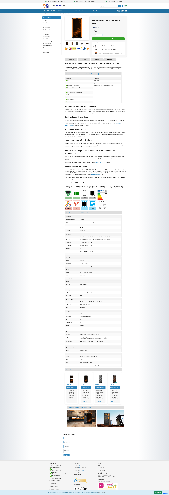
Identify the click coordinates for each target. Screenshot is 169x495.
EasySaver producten (47, 29)
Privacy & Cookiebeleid (102, 492)
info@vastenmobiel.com (104, 472)
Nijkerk (59, 478)
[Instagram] (122, 11)
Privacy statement (54, 484)
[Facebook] (118, 11)
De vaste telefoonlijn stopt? (78, 10)
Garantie (52, 486)
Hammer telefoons (55, 13)
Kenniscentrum (67, 10)
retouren (56, 486)
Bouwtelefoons (48, 13)
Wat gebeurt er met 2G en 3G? (91, 10)
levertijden (58, 480)
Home (43, 13)
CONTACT (53, 10)
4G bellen (45, 20)
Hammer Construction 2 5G (100, 387)
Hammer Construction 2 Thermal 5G (114, 387)
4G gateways (46, 34)
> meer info (84, 401)
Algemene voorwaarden (55, 489)
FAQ (48, 10)
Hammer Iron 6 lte (86, 387)
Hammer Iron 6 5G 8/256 (71, 387)
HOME (43, 10)
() (110, 46)
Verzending (53, 480)
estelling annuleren (54, 488)
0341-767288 (58, 470)
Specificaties (96, 59)
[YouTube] (126, 11)
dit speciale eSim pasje (96, 174)
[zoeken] (119, 6)
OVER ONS (60, 10)
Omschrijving (71, 59)
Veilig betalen (53, 483)
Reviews (52, 481)
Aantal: (93, 34)
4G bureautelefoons (47, 32)
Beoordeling (83, 59)
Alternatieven (109, 59)
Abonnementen (46, 52)
